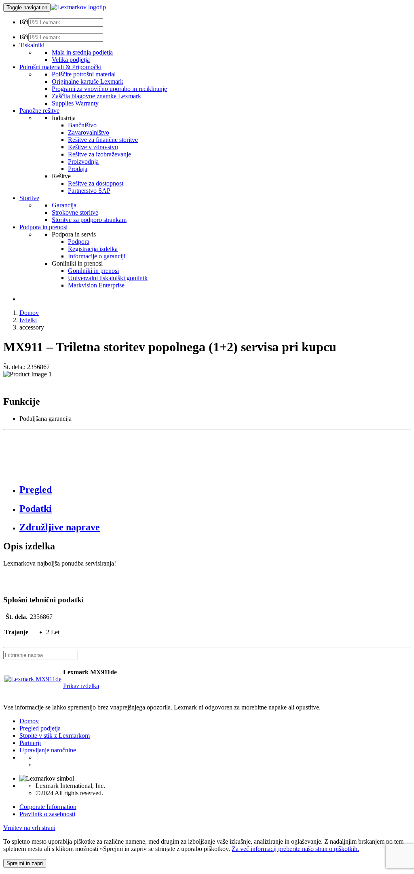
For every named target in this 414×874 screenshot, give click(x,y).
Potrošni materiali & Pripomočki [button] (60, 66)
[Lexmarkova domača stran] (78, 7)
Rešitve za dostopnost (95, 183)
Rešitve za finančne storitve (103, 139)
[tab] (215, 489)
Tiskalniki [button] (31, 45)
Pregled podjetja (40, 728)
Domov (29, 312)
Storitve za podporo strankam (89, 219)
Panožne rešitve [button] (39, 110)
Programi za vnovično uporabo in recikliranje (109, 88)
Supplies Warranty (75, 103)
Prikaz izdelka (81, 685)
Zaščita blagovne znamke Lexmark (96, 96)
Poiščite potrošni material (84, 74)
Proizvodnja (83, 161)
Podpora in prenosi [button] (43, 227)
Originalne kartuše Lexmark (87, 81)
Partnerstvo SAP (89, 190)
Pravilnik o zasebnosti (47, 814)
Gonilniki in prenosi (93, 270)
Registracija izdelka (93, 248)
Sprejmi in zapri (24, 863)
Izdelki (28, 320)
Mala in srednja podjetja (82, 52)
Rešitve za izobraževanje (99, 154)
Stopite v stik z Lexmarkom (54, 735)
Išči (23, 22)
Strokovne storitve (75, 212)
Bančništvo (82, 125)
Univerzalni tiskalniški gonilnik (108, 277)
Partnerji (30, 742)
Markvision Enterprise (96, 285)
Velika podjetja (71, 59)
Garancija (64, 205)
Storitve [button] (29, 197)
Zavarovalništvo (88, 132)
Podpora (78, 241)
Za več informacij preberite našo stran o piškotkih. (295, 848)
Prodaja (77, 168)
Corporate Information (47, 806)
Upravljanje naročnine (47, 750)
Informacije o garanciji (96, 256)
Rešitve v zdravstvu (93, 147)
